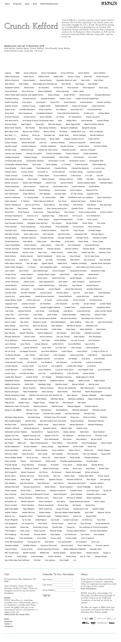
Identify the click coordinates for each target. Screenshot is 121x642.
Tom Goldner (99, 534)
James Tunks (29, 282)
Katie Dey (27, 329)
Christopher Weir (96, 161)
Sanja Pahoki (50, 487)
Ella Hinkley (64, 205)
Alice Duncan (72, 88)
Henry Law (60, 256)
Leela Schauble (92, 348)
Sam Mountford (26, 483)
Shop (35, 4)
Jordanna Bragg (11, 307)
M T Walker (47, 377)
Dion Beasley (45, 194)
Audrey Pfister (103, 120)
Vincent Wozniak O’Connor (48, 549)
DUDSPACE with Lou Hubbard (80, 197)
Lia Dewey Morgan (12, 355)
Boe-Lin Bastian (96, 131)
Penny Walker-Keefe (13, 457)
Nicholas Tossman (12, 439)
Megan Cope (24, 403)
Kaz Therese (10, 333)
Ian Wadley (61, 260)
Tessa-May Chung (40, 527)
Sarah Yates (26, 490)
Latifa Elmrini (58, 344)
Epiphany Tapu (48, 216)
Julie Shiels (37, 315)
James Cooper (26, 278)
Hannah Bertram (92, 245)
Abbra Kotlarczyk (12, 76)
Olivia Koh (27, 450)
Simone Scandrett (45, 505)
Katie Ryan (70, 329)
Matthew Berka (57, 399)
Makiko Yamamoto (12, 384)
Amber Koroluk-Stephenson (87, 98)
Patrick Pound (28, 454)
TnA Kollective (70, 534)
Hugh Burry (24, 260)
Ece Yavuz (62, 201)
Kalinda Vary (10, 318)
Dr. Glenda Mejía (31, 197)
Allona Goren (84, 95)
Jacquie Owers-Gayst (46, 274)
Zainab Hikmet (101, 556)
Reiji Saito (90, 468)
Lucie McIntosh (104, 370)
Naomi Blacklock (77, 425)
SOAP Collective (45, 509)
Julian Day (9, 315)
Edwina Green (96, 201)
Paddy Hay (88, 450)
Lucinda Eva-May (26, 373)
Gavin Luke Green (31, 234)
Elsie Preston (23, 212)
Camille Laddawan (48, 146)
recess (66, 468)
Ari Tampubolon (75, 117)
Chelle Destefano (90, 153)
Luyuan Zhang (88, 373)
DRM (62, 197)
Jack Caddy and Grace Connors (89, 267)
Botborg (24, 135)
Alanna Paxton (46, 80)
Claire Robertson (99, 164)
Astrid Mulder (87, 120)
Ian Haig (48, 260)
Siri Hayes (77, 505)
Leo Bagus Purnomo (28, 351)
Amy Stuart (41, 102)
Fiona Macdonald (28, 227)
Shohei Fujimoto (27, 501)
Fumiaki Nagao (94, 230)
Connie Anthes (27, 172)
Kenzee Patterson (12, 337)
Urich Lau (95, 542)
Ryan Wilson (39, 479)
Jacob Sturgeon (58, 271)
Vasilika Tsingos (29, 545)
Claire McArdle (81, 164)
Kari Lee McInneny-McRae (45, 318)
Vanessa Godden (12, 545)
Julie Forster (23, 315)
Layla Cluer (46, 348)
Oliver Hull (92, 446)
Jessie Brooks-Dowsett (44, 296)
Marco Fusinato (29, 388)
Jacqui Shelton (27, 274)
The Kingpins (10, 531)
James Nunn (91, 278)
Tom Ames (85, 534)
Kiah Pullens (79, 337)
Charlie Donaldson (53, 153)
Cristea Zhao (27, 175)
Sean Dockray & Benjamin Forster (35, 494)
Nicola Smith (96, 439)
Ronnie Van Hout (27, 476)
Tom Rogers (10, 538)
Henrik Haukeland (44, 256)
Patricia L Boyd (11, 454)
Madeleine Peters (12, 381)
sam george (105, 479)
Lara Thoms (25, 344)
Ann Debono (61, 109)
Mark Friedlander (30, 392)
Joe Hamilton (45, 304)
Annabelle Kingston (44, 113)
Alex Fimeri (98, 80)
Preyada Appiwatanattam (71, 461)
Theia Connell (39, 531)
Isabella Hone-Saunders (101, 263)
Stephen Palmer (62, 516)
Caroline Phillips (100, 146)
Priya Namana (28, 465)
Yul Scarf (8, 556)
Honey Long (10, 260)
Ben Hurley (30, 128)
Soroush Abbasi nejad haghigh (67, 512)
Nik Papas (9, 443)
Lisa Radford (46, 362)
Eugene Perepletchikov (63, 219)
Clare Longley (26, 168)
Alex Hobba (23, 84)
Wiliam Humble (29, 553)
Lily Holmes (59, 359)
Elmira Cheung (94, 208)
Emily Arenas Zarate (87, 212)
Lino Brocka (32, 362)
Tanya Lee (72, 523)
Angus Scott (10, 109)
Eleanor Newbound (13, 205)
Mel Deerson (68, 403)
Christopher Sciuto (77, 161)
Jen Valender (38, 289)
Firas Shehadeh (62, 227)
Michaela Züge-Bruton (14, 417)
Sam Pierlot (59, 483)
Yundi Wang (22, 556)
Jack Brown (66, 267)
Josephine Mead (103, 307)
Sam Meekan (10, 483)
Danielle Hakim (106, 183)
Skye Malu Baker (12, 509)
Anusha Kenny (30, 117)
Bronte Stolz (25, 139)
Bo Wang (63, 131)
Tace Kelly (101, 520)
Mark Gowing (47, 392)
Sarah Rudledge (84, 487)
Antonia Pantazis (12, 117)
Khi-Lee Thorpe (63, 337)
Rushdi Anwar (10, 479)
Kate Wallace (56, 326)
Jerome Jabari (62, 293)
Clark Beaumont (43, 168)
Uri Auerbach (81, 542)
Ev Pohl (80, 219)
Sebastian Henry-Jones (96, 494)
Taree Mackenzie (102, 523)
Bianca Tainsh (49, 131)
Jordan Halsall (89, 304)
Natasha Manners (31, 428)
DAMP (79, 179)
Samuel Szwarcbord (32, 487)
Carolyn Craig (10, 150)
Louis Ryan (91, 366)
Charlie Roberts (72, 153)
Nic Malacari (68, 435)
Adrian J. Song (74, 76)
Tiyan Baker (55, 534)
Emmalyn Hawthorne (13, 216)
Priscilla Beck (92, 461)
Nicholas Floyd (101, 435)
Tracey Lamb (55, 538)
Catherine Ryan (27, 150)
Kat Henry (24, 322)
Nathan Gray (82, 428)
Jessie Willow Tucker (13, 300)
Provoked (55, 465)
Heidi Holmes (10, 256)
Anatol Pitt (54, 102)
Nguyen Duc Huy (12, 435)
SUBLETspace (41, 520)
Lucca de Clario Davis (64, 370)
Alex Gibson (10, 84)
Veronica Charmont (48, 545)
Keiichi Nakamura (45, 333)
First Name (47, 580)
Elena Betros (49, 205)
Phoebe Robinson (92, 457)
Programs (17, 4)
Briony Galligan (79, 135)
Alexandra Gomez (12, 88)
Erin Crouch (77, 216)
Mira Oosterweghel (13, 421)
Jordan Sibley (105, 304)
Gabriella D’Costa (12, 234)
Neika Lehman (69, 432)
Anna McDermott (94, 109)
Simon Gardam (27, 505)
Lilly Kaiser (24, 359)
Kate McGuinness (105, 322)
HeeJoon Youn (105, 252)
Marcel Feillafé (78, 384)
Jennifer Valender (28, 293)
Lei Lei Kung (10, 351)
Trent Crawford (87, 538)
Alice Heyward (89, 88)
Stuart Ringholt (11, 520)
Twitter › (7, 624)
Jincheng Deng (95, 300)
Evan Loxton (93, 219)
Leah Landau (76, 348)
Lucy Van (42, 373)
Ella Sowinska (105, 205)
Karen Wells (25, 318)
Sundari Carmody (70, 520)
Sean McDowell (60, 494)
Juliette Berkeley (69, 315)
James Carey (10, 278)
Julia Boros (68, 311)
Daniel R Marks (66, 183)
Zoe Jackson (50, 560)
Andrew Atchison (104, 102)
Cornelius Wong (76, 172)
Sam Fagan (91, 479)
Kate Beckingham (58, 322)
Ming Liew (74, 417)
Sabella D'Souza (55, 479)
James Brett (93, 274)
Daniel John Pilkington (32, 183)
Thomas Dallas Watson (76, 531)
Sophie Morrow (28, 512)
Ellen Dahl (9, 208)
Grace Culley (98, 241)
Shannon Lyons (42, 498)
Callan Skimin (93, 139)
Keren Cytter (29, 337)
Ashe (60, 120)
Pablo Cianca (74, 450)
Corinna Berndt (58, 172)
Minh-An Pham (89, 417)
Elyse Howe (38, 212)
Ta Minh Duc (87, 520)
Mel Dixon (82, 403)
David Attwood (78, 186)
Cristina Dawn (43, 175)
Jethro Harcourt (33, 300)
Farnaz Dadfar (72, 223)
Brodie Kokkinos (97, 135)
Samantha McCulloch (77, 483)
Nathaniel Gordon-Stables (16, 432)
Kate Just (89, 322)
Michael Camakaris (80, 410)
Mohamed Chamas (96, 421)
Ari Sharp (60, 117)
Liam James (30, 355)
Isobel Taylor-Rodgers (14, 267)
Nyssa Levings (47, 446)
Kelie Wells (75, 333)
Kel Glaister (62, 333)
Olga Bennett (63, 446)
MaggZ (71, 381)
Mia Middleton (62, 410)
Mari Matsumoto (87, 388)
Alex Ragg (79, 84)
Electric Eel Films (32, 205)
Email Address (48, 590)
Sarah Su (98, 487)
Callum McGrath (28, 142)
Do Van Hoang (77, 194)
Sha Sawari (9, 498)
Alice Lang (103, 88)
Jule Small (39, 311)
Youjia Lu (107, 553)
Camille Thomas (67, 146)
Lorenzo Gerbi (28, 366)
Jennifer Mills (10, 293)
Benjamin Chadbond (69, 128)
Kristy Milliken (60, 340)
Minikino (103, 417)
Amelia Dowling (11, 102)
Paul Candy (42, 454)
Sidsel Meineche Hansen (79, 501)
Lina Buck (86, 359)
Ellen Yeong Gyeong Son (57, 208)
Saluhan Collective (74, 479)
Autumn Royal (11, 124)
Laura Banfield (74, 344)
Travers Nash (71, 538)
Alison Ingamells (45, 91)
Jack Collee (9, 271)
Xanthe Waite (76, 553)
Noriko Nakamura (12, 446)
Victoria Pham (11, 549)
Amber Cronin (65, 98)
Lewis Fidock (67, 351)
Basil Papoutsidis (73, 124)
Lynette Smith (32, 377)
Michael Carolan (99, 410)
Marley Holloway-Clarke (15, 395)
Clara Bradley (10, 168)
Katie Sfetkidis (86, 329)
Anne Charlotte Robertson (68, 113)
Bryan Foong (40, 139)
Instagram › (9, 626)
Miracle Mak (30, 421)
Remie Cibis (104, 468)
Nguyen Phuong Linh (31, 435)
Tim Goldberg (10, 534)
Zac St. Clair (85, 556)
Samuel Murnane (12, 487)
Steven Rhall (91, 516)
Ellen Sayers (37, 208)
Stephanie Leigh (44, 516)
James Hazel (42, 278)
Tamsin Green (57, 523)
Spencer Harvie (104, 512)
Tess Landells (10, 527)
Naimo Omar (43, 425)
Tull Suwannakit (64, 542)
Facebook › (8, 621)
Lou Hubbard (56, 366)
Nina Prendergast (89, 443)
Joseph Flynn (69, 307)
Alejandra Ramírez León (66, 80)
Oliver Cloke (78, 446)
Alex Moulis (66, 84)
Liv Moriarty (76, 362)
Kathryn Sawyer (11, 329)
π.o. (74, 560)
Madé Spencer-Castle (85, 377)
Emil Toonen (69, 212)
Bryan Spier (55, 139)
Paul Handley (57, 454)
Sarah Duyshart (66, 487)
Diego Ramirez (29, 194)
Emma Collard (106, 212)
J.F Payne (31, 267)
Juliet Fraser (52, 315)
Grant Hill (59, 245)
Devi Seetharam (11, 194)
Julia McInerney (83, 311)
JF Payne (48, 300)
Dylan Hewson (11, 201)
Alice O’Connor (28, 91)
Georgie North (82, 238)
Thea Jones (24, 531)
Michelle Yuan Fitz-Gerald (55, 417)
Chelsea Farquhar (12, 157)
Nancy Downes (59, 425)
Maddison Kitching (63, 377)
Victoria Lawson (102, 545)
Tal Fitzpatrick (28, 523)
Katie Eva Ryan (41, 329)
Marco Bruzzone (12, 388)
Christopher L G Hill (56, 161)
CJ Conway (66, 164)
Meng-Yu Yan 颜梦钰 (13, 410)
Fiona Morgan (45, 227)
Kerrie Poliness (46, 337)
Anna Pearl (9, 113)
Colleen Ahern (11, 172)
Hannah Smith (105, 249)
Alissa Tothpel (53, 95)
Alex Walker (93, 84)
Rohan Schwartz (92, 472)
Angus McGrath (98, 106)
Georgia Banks (11, 238)
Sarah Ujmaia (10, 490)
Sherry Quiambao (93, 498)
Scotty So (107, 490)
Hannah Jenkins (71, 249)
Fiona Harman (11, 227)
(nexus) (8, 73)
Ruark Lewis (69, 476)
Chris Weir (92, 157)
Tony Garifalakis (26, 538)
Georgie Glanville (65, 238)
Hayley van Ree (88, 252)
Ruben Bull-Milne (86, 476)
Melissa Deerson (40, 406)
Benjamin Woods (89, 128)
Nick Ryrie (67, 439)
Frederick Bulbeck (48, 230)
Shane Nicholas (25, 498)
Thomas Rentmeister (99, 531)
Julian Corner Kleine (103, 311)
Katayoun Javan (40, 322)
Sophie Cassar (98, 509)
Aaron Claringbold (48, 73)
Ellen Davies (23, 208)
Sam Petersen (43, 483)
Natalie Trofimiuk (12, 428)
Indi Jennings (105, 260)
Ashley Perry (71, 120)
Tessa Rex (24, 527)
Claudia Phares (60, 168)
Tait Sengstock (11, 523)
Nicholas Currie (84, 435)
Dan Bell (90, 179)
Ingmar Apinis (47, 263)
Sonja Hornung (62, 509)
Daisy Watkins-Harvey (14, 179)
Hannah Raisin (89, 249)
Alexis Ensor (29, 88)
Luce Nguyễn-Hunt (85, 370)
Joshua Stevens (24, 311)
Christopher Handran (35, 161)
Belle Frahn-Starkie (13, 128)
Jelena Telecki (11, 289)
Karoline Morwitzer (69, 318)
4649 (17, 73)
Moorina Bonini (27, 425)
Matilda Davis (10, 399)
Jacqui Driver (10, 274)
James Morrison (58, 278)
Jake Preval (64, 274)
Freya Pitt (65, 230)
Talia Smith (42, 523)
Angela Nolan (45, 106)
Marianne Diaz (105, 388)
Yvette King (71, 556)
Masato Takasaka (89, 395)
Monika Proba (10, 425)
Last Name (47, 585)
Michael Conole (32, 413)
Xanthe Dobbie (59, 553)
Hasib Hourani (57, 252)
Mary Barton (72, 395)
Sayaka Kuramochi (58, 490)
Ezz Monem (57, 223)
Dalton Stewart (48, 179)
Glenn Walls (83, 241)
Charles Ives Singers (13, 153)
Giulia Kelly (69, 241)
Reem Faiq (77, 468)
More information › (89, 589)
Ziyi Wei (37, 560)
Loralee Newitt (11, 366)
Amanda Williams (48, 98)
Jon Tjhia (75, 304)
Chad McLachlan (69, 150)
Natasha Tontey (49, 428)
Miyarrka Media (77, 421)
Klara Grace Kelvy (29, 340)
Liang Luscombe (76, 355)
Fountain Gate (11, 230)
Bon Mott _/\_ (11, 135)
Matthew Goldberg (76, 399)
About (7, 4)
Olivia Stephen (41, 450)
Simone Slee (63, 505)
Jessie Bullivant (65, 296)
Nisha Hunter (106, 443)
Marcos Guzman (47, 388)
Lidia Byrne (92, 355)
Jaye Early (63, 285)
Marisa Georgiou (12, 392)
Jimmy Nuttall (79, 300)
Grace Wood (46, 245)
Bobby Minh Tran (78, 131)
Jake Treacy (79, 274)
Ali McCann (58, 88)
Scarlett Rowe (76, 490)
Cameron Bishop (58, 142)
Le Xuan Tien (61, 348)
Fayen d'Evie (87, 223)
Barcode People (54, 124)
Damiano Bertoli (66, 179)
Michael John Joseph (52, 413)
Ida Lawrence (89, 260)
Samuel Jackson (97, 483)
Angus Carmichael (79, 106)
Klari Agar (46, 340)
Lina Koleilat (99, 359)
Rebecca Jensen (32, 468)
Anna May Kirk (77, 109)
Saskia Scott (40, 490)
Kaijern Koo (85, 315)
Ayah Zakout (26, 124)
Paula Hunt (106, 454)
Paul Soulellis (72, 454)
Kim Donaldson (95, 337)
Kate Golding (75, 322)
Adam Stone (29, 76)
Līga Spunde (107, 355)
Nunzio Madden (30, 446)
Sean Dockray (10, 494)
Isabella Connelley (79, 263)
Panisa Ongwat (103, 450)
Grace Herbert (30, 245)
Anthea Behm (104, 113)
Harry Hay (42, 252)
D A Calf (88, 175)
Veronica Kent (67, 545)
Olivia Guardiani (11, 450)
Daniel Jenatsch (11, 183)
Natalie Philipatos (95, 425)
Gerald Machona (12, 241)
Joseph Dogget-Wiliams (50, 307)
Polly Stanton (35, 461)
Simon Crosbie (11, 505)
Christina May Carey (13, 161)
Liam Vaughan (59, 355)
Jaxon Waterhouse (46, 285)
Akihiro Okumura (12, 80)
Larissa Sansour (41, 344)
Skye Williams (28, 509)
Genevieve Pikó (80, 234)
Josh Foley (9, 311)
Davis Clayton (76, 190)
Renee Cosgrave (28, 472)
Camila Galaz (95, 142)
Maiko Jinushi (84, 381)
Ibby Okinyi (74, 260)
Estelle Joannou (11, 219)
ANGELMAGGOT (61, 106)
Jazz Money (77, 285)
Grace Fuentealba (12, 245)
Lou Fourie (42, 366)
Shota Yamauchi (45, 501)
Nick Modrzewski (51, 439)
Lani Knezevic (94, 340)
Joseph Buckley (29, 307)
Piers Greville (10, 461)
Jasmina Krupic (27, 285)
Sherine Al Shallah (74, 498)
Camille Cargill (11, 146)
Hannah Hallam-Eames (33, 249)
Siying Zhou (90, 505)
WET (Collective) (12, 553)
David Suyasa (60, 190)
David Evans (10, 190)
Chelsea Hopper (30, 157)
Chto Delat (36, 164)
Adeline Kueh (43, 76)
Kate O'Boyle (10, 326)
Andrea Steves (86, 102)
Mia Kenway (46, 410)
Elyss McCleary (53, 212)
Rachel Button (98, 465)
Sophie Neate (44, 512)
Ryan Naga (25, 479)
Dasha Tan (44, 186)
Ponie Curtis (51, 461)
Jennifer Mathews (94, 289)
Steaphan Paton (26, 516)
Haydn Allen (72, 252)
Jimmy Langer (62, 300)
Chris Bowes (79, 157)
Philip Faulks (75, 457)
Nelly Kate (84, 432)
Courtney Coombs (94, 172)
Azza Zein (40, 124)
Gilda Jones (41, 241)
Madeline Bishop (57, 381)
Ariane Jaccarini (93, 117)
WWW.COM (44, 553)
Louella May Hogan (75, 366)
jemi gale (25, 289)
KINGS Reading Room (49, 4)
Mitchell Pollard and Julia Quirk (53, 421)
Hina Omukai (75, 256)
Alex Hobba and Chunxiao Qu (45, 84)
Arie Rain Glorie (11, 120)
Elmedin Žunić (77, 208)
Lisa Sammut (61, 362)
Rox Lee (56, 476)
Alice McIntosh (11, 91)
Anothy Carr (89, 113)
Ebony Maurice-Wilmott (44, 201)
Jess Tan (76, 293)
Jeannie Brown (92, 285)
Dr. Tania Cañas (49, 197)
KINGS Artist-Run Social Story (17, 614)
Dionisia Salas (60, 194)
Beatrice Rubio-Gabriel (94, 124)
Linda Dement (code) (13, 362)
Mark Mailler (62, 392)
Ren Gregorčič (11, 472)
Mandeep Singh (44, 384)
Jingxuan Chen (11, 304)
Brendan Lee (49, 135)
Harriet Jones (28, 252)
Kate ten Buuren (40, 326)
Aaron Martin (83, 73)
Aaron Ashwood (30, 73)
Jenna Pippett (55, 289)
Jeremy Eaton (46, 293)
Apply (27, 4)
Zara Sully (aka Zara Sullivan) (17, 560)
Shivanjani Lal (10, 501)
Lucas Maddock (44, 370)
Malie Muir (29, 384)
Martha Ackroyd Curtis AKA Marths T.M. (46, 395)
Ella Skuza (91, 205)
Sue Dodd (55, 520)
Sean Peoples (76, 494)
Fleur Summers (94, 227)
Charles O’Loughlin (34, 153)
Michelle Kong (34, 417)
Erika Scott (63, 216)
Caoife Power (83, 146)
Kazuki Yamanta (26, 333)
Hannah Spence (11, 252)
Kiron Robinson (11, 340)
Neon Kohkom (99, 432)
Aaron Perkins (99, 73)
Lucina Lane (10, 373)
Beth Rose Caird (11, 131)
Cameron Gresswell (77, 142)
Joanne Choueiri (28, 304)
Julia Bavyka (53, 311)
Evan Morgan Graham (14, 223)
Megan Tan (53, 403)
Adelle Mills (58, 76)
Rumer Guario (103, 476)
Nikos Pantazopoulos (39, 443)
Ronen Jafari (10, 476)
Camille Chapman (28, 146)
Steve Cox (77, 516)
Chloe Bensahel (48, 157)
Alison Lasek (78, 91)
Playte (23, 461)
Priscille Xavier (11, 465)
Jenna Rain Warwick (73, 289)
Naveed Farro (37, 432)
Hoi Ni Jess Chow (92, 256)
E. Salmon (25, 201)
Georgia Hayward (28, 238)
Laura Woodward (12, 348)
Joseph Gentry (86, 307)
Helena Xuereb (26, 256)
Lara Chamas (10, 344)
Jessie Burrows (82, 296)
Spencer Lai (10, 516)
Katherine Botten (74, 326)
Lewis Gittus (82, 351)
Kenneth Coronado (92, 333)
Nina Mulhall (72, 443)
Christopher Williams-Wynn (16, 164)
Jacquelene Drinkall (78, 271)
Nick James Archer (32, 439)
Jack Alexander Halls (48, 267)
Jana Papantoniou (46, 282)
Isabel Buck (62, 263)
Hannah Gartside (12, 249)
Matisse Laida (26, 399)
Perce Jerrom (32, 457)
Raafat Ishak (82, 465)
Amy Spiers (27, 102)
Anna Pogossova (25, 113)
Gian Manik (27, 241)
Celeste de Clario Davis (48, 150)
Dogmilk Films (93, 194)
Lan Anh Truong (77, 340)
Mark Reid (76, 392)
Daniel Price (51, 183)
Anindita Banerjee (27, 109)
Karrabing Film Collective (92, 318)
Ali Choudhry (43, 88)
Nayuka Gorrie (53, 432)
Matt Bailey (41, 399)
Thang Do (71, 527)
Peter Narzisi (59, 457)
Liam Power (44, 355)
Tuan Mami (49, 542)
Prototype (42, 465)
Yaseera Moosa (92, 553)
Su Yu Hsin (26, 520)
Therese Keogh (56, 531)
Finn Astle (101, 223)
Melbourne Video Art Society (17, 406)
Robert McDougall (73, 472)
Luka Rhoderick (56, 373)
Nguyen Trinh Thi (52, 435)
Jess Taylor (89, 293)
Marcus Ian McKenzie (67, 388)
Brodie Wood (10, 139)
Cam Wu (42, 142)
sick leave (61, 501)
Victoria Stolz (27, 549)
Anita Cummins (45, 109)
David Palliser (44, 190)
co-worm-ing (98, 168)
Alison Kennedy (62, 91)
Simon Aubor (99, 501)
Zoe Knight (64, 560)
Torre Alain (41, 538)
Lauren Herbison (31, 348)
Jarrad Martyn (11, 285)
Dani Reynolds (104, 179)
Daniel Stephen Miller (86, 183)
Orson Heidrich (58, 450)
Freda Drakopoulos (29, 230)
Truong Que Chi (33, 542)
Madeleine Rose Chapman (35, 381)
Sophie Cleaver (11, 512)
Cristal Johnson (11, 175)
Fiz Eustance (78, 227)
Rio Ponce (43, 472)
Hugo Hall (37, 260)
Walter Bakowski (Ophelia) (75, 549)
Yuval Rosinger (37, 556)
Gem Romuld (48, 234)
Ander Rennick (70, 102)
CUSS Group (76, 175)
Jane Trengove (78, 282)
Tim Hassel (24, 534)
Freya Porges (78, 230)
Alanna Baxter (29, 80)
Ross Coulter (43, 476)
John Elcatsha (61, 304)
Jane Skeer (63, 282)
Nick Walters (81, 439)
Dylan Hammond (104, 197)
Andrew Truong (28, 106)
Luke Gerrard (72, 373)
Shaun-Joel (57, 498)
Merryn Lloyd (31, 410)
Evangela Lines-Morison (38, 223)
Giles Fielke (55, 241)
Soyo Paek (89, 512)
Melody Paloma (91, 406)
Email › (7, 619)
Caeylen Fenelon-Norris (74, 139)
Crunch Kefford (60, 175)
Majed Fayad (99, 381)
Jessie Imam (98, 296)
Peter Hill (46, 457)
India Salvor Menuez (13, 263)
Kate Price (24, 326)
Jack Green (23, 271)
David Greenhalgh (26, 190)
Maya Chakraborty (96, 399)
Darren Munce (30, 186)
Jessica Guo (10, 296)
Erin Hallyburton (93, 216)
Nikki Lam (22, 443)
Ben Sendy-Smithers (47, 128)
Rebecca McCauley (51, 468)
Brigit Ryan (64, 135)
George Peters (97, 234)
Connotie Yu (43, 172)
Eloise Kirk (9, 212)
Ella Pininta (78, 205)
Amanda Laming (11, 98)
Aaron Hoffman (67, 73)
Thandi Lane (57, 527)
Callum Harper (11, 142)
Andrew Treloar (11, 106)
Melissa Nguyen (74, 406)
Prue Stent (67, 465)
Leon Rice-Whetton (49, 351)
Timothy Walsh (40, 534)
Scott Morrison (92, 490)
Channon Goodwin (87, 150)
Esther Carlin (28, 219)
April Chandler (46, 117)
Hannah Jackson (54, 249)
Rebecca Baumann (13, 468)
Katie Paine (57, 329)
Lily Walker (72, 359)
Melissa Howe (57, 406)
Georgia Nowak (46, 238)
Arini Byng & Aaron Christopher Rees (38, 120)
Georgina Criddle (100, 238)
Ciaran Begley (51, 164)
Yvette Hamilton (54, 556)
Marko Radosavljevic (93, 392)
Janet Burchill (94, 282)
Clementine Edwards (80, 168)
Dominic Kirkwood (12, 197)
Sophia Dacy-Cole (80, 509)
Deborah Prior (92, 190)
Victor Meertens (84, 545)
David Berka (94, 186)
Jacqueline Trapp (98, 271)
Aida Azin (88, 76)
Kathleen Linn (92, 326)
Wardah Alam (96, 549)
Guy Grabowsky (74, 245)
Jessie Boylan (25, 296)
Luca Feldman (28, 370)
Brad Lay (36, 135)
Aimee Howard (102, 76)
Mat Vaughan (106, 395)
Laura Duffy (90, 344)
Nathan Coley (66, 428)
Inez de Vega (31, 263)
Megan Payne (39, 403)
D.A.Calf (100, 175)
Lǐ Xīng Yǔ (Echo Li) (100, 351)
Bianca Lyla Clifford (31, 131)
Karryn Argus (10, 322)
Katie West (101, 329)
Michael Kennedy (72, 413)
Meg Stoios (9, 403)
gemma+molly (64, 234)
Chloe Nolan (64, 157)
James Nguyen (76, 278)
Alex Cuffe (85, 80)
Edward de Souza (78, 201)
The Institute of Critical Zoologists (93, 527)
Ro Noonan (56, 472)
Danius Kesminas (12, 186)
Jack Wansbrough (40, 271)
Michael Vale (89, 413)
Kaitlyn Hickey (100, 315)
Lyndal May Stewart (13, 377)
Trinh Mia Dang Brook (14, 542)
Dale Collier (33, 179)
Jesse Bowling (104, 293)
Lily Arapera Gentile (41, 359)
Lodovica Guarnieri (94, 362)
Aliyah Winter (69, 95)
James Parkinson (12, 282)
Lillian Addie (10, 359)
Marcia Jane (94, 384)
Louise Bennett (11, 370)
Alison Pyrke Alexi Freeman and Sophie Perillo (24, 95)
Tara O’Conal (86, 523)
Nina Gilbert (57, 443)
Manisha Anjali (61, 384)
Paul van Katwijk (90, 454)
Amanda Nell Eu (29, 98)
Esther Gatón (43, 219)
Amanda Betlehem (102, 95)
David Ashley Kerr (60, 186)
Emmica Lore (32, 216)
